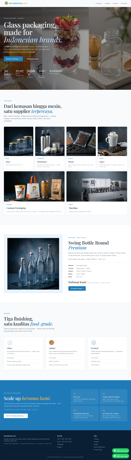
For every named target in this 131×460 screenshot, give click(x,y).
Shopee (59, 447)
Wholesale (124, 3)
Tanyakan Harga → (77, 288)
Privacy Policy (98, 449)
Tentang (96, 439)
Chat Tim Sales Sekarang (14, 416)
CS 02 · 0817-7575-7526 (64, 441)
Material (115, 3)
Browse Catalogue (12, 59)
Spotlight (107, 3)
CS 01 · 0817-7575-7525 (64, 439)
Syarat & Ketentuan (99, 447)
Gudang (96, 441)
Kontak (96, 444)
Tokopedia (60, 444)
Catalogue (99, 3)
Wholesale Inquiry (33, 59)
